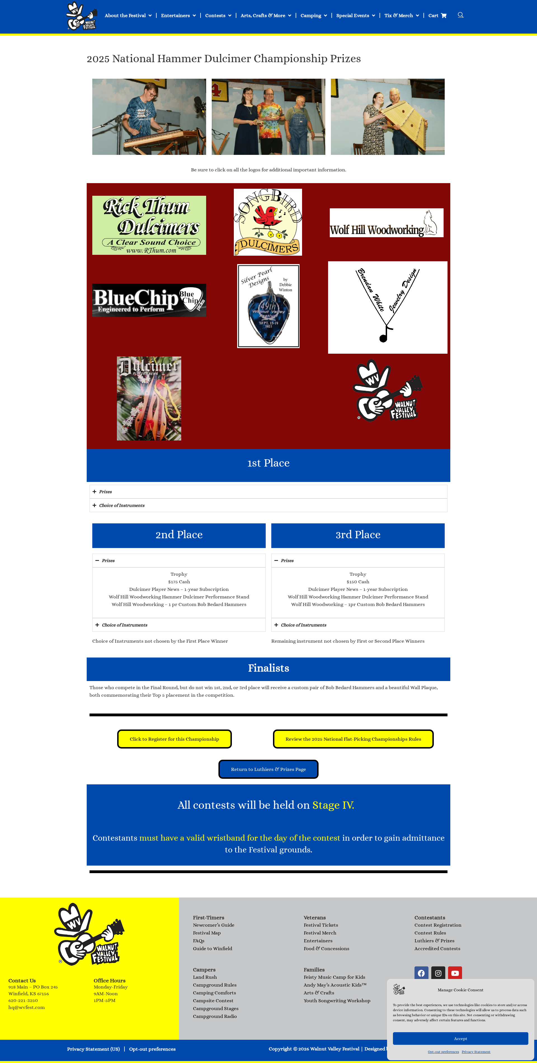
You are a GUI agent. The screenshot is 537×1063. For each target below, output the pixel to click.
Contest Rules (430, 933)
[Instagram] (438, 973)
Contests (215, 15)
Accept (460, 1038)
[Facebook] (421, 973)
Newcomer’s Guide (213, 925)
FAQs (198, 940)
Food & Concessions (326, 948)
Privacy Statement (476, 1052)
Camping (311, 15)
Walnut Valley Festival (334, 1049)
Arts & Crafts (319, 993)
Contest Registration (437, 925)
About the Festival (125, 15)
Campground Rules (215, 985)
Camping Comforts (214, 993)
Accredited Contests (437, 948)
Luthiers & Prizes (434, 940)
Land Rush (205, 977)
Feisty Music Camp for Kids (334, 977)
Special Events (352, 15)
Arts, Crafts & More (263, 15)
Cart (434, 15)
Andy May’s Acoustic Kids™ (335, 985)
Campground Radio (215, 1016)
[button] (460, 15)
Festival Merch (320, 933)
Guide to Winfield (212, 948)
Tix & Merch (399, 15)
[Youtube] (455, 973)
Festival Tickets (321, 925)
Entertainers (175, 15)
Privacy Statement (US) (93, 1049)
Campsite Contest (213, 1000)
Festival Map (207, 933)
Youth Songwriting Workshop (337, 1000)
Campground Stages (216, 1008)
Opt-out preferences (443, 1052)
